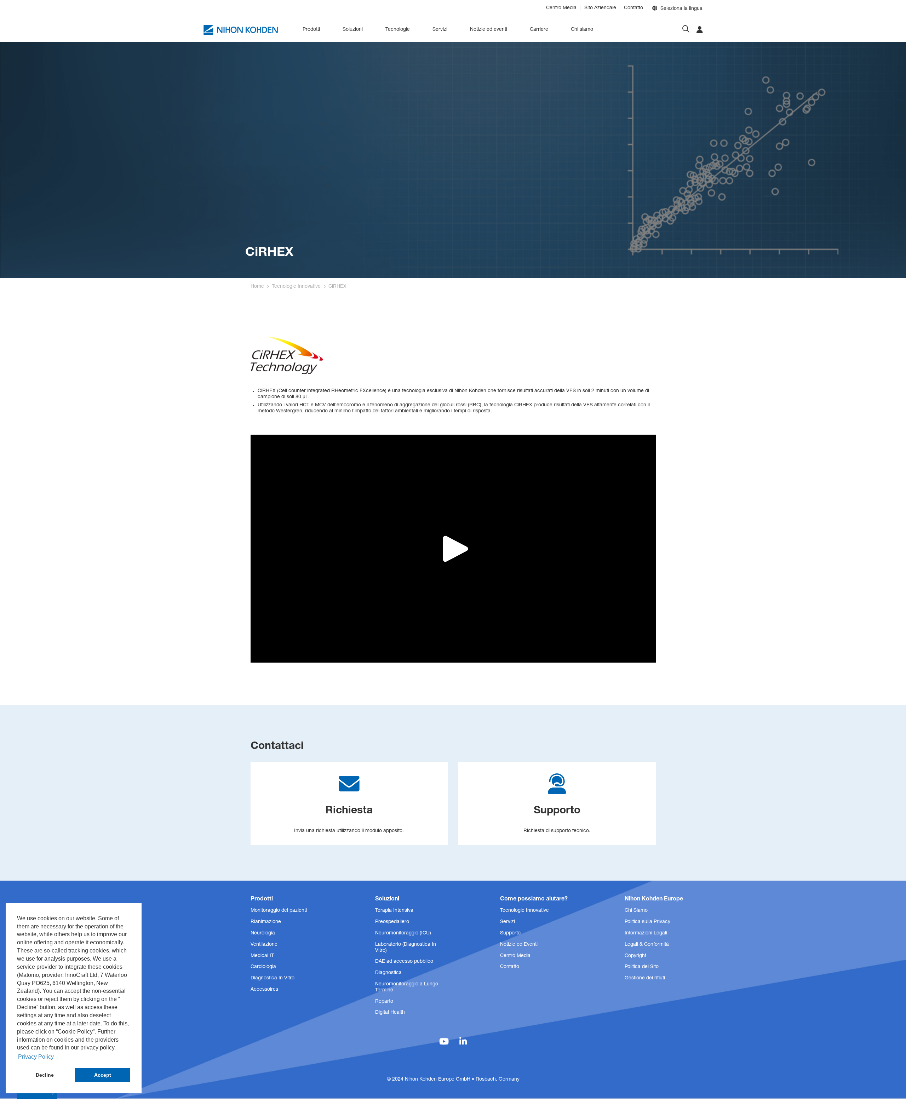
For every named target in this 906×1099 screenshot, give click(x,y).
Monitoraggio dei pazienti (279, 910)
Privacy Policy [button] (36, 1057)
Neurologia (263, 933)
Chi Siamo (636, 910)
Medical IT (262, 956)
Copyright (635, 956)
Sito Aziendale (600, 8)
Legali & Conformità (647, 944)
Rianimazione (266, 922)
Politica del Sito (642, 967)
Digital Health (390, 1012)
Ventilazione (264, 944)
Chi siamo (582, 29)
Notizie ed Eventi (519, 944)
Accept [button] (102, 1075)
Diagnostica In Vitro (272, 978)
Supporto (510, 933)
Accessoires (264, 989)
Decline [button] (45, 1075)
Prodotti (311, 29)
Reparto (384, 1001)
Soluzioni (353, 29)
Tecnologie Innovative (296, 286)
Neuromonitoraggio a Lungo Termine (406, 987)
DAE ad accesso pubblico (404, 961)
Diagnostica (388, 973)
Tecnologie (397, 29)
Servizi (439, 29)
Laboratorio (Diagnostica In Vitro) (405, 947)
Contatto (633, 8)
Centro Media (561, 8)
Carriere (539, 29)
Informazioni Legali (646, 933)
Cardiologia (263, 967)
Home (257, 286)
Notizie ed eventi (488, 29)
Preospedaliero (392, 922)
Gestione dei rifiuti (645, 978)
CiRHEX (337, 286)
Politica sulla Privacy (647, 922)
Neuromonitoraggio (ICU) (403, 933)
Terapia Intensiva (394, 910)
